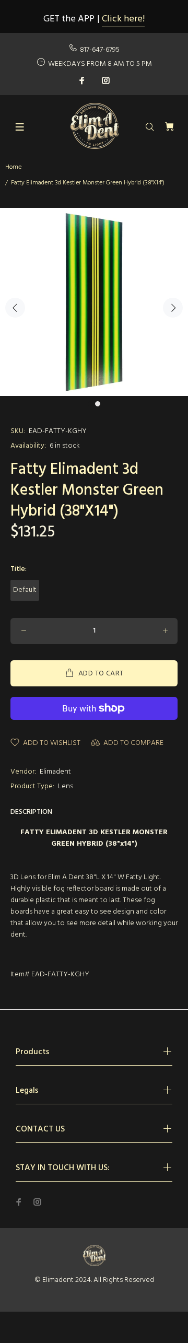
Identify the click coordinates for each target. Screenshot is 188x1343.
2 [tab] (97, 403)
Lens (65, 786)
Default (25, 590)
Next (173, 308)
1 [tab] (90, 403)
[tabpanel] (94, 302)
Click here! (123, 19)
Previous (15, 308)
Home (13, 167)
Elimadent (55, 772)
